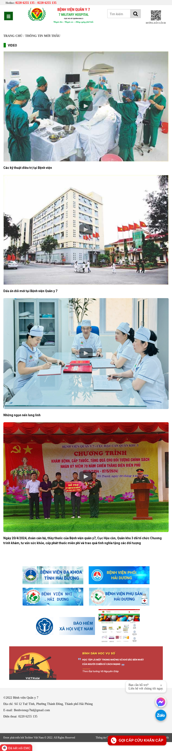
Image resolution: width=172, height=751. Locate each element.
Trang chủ (12, 36)
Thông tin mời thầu (42, 36)
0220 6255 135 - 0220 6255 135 (35, 2)
